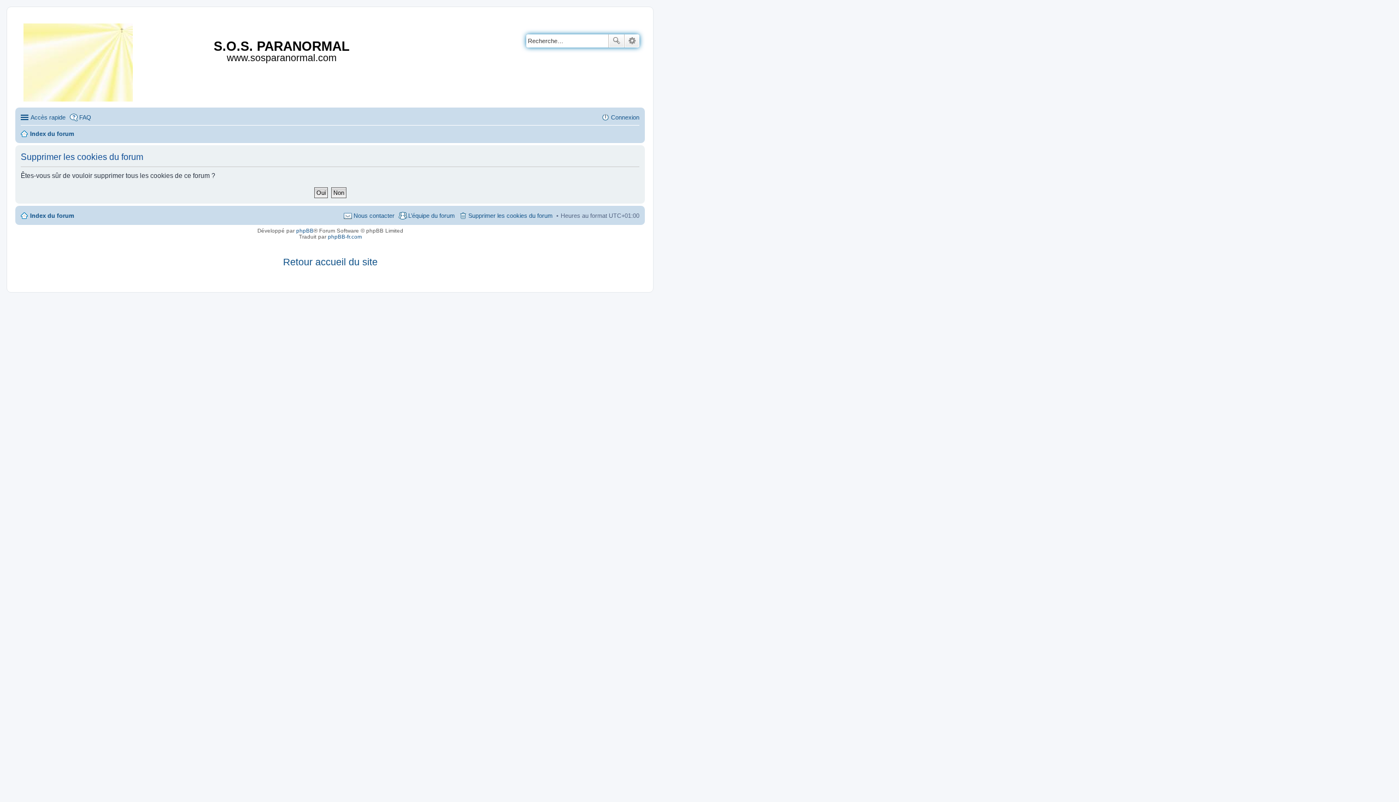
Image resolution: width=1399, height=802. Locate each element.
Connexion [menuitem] (625, 117)
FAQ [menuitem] (85, 117)
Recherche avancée (632, 40)
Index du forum (52, 215)
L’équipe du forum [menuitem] (431, 215)
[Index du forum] (79, 60)
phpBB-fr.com (345, 237)
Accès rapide (48, 117)
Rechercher (616, 40)
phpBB (305, 231)
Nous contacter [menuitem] (374, 215)
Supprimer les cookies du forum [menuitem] (510, 215)
